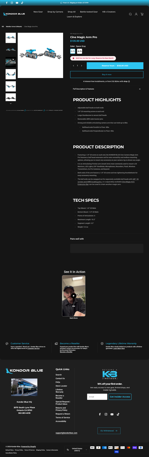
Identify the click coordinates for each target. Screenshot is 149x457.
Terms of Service (63, 417)
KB (3, 26)
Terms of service (29, 450)
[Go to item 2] (11, 50)
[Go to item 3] (11, 62)
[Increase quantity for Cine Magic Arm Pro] (82, 65)
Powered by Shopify (28, 446)
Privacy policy (19, 450)
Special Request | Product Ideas (63, 403)
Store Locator (61, 386)
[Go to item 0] (11, 38)
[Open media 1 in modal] (40, 55)
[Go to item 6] (11, 98)
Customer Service (33, 348)
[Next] (57, 59)
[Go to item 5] (11, 86)
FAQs (58, 382)
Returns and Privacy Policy (61, 409)
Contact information (52, 450)
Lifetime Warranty (59, 391)
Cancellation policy (11, 453)
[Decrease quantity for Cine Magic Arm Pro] (73, 65)
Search (59, 375)
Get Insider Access (120, 396)
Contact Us (60, 378)
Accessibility (61, 421)
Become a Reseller (66, 352)
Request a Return (63, 414)
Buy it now (106, 74)
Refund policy (10, 450)
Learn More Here (119, 348)
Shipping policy (40, 450)
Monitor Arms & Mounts (14, 26)
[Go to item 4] (11, 74)
